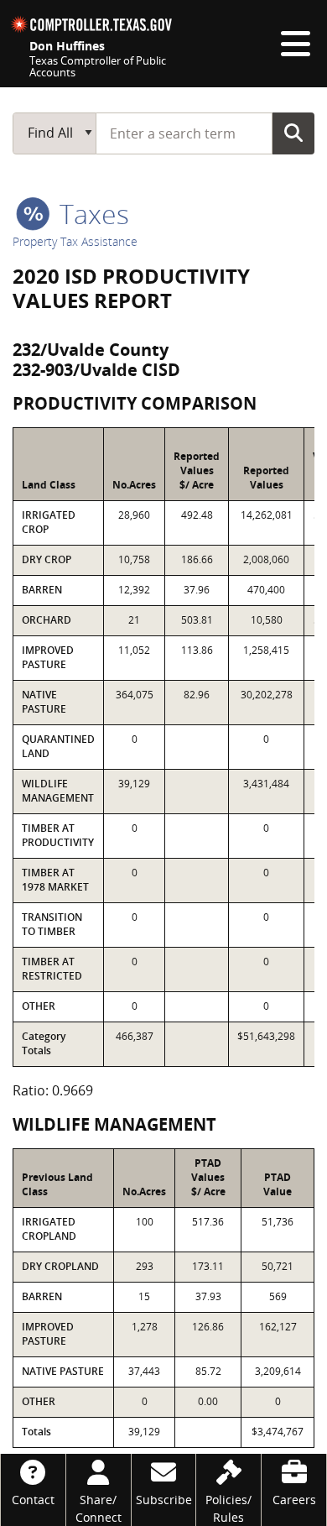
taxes (91, 214)
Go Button (293, 132)
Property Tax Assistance (75, 241)
